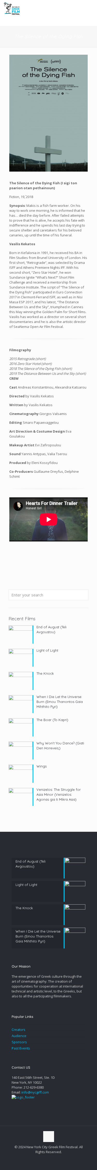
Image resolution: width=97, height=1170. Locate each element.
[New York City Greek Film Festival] (12, 7)
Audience (19, 1035)
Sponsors (19, 1042)
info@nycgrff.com (35, 1092)
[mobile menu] (90, 7)
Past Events (21, 1048)
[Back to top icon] (48, 1136)
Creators (18, 1029)
